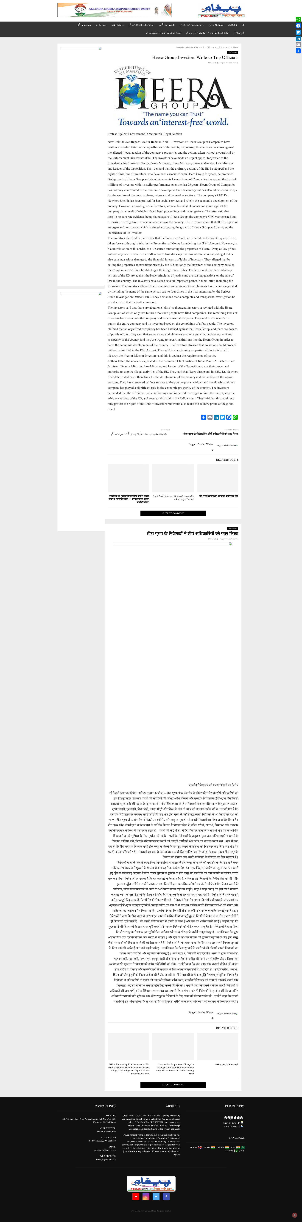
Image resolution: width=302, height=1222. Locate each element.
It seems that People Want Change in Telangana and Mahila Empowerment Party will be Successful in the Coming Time (175, 1069)
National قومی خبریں (216, 25)
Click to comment (173, 513)
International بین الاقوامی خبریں (191, 25)
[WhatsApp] (298, 19)
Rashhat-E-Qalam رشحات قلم (141, 25)
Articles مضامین (117, 25)
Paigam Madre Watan (228, 62)
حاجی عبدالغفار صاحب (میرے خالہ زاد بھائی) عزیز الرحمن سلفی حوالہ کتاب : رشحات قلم (139, 434)
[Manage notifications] (294, 1215)
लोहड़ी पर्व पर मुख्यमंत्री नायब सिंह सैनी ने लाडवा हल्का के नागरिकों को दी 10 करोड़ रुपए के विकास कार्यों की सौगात (129, 499)
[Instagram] (146, 1196)
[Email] (298, 44)
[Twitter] (156, 1196)
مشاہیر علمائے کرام (239, 33)
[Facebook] (166, 1196)
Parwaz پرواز (100, 25)
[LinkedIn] (298, 38)
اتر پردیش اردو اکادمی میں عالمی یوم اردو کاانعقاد (226, 1064)
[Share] (298, 51)
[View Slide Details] (114, 10)
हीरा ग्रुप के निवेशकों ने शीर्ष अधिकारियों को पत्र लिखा (211, 434)
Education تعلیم (84, 25)
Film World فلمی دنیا (167, 25)
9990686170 (110, 1140)
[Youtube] (135, 1196)
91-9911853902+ (95, 1140)
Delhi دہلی (232, 25)
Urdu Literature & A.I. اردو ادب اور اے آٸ (164, 33)
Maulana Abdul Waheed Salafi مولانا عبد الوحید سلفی (207, 33)
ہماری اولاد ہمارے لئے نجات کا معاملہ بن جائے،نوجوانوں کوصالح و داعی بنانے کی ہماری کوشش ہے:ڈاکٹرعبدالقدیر (173, 498)
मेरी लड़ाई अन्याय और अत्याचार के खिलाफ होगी (218, 496)
